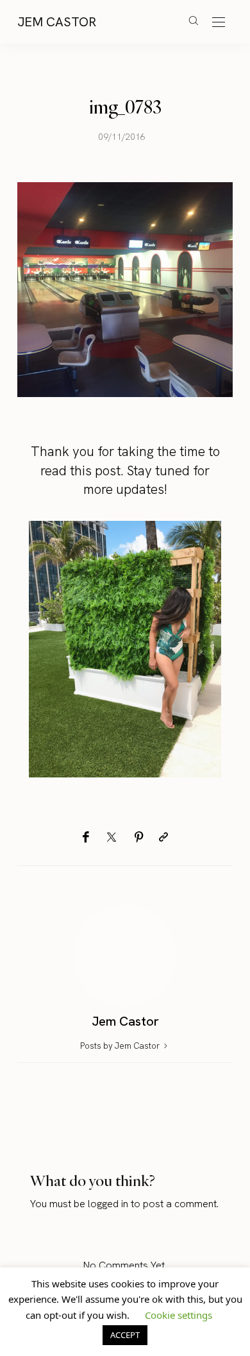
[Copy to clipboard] (163, 837)
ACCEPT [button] (125, 1335)
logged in (108, 1203)
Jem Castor (56, 21)
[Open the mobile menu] (218, 22)
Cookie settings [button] (178, 1315)
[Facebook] (85, 837)
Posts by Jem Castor (121, 1045)
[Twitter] (111, 838)
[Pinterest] (139, 837)
